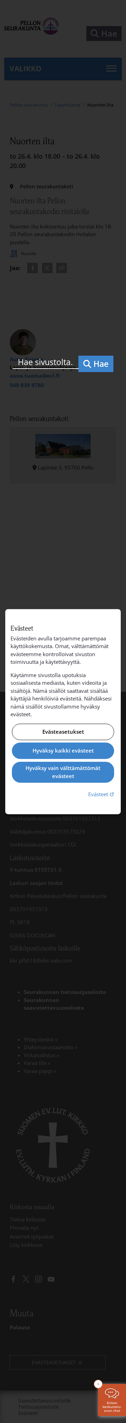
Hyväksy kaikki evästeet (63, 750)
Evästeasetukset (63, 731)
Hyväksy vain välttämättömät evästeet (63, 772)
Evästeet (101, 794)
